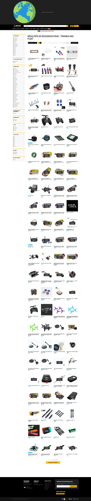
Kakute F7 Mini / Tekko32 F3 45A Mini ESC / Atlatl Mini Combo (33, 127)
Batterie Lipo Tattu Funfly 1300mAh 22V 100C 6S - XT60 (72, 246)
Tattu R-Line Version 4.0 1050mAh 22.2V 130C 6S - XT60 (33, 179)
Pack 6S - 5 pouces (70, 212)
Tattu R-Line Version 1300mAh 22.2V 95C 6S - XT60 (59, 162)
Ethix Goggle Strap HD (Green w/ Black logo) (45, 454)
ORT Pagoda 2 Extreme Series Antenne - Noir (33, 369)
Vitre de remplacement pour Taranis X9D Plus (33, 58)
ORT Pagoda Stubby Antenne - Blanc (59, 352)
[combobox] (46, 26)
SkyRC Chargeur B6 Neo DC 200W (46, 437)
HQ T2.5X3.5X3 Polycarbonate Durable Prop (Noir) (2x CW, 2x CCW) (46, 334)
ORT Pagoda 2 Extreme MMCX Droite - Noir (72, 334)
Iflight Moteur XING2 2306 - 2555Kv (46, 145)
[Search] (67, 26)
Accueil (28, 34)
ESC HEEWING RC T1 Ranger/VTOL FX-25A (70, 229)
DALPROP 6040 (56, 437)
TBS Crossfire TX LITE (45, 385)
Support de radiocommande (33, 109)
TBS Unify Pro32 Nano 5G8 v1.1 (34, 385)
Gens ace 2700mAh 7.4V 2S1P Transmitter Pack (33, 93)
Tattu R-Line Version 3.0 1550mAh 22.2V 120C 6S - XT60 (59, 179)
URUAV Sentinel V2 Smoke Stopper (33, 420)
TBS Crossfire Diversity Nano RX (72, 127)
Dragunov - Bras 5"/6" (71, 420)
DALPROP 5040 (43, 420)
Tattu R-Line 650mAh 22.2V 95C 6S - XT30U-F (72, 162)
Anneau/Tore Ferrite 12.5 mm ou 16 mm (33, 162)
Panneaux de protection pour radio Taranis (46, 58)
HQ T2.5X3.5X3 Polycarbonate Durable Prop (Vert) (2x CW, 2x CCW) (33, 334)
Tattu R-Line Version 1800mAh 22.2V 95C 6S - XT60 (71, 179)
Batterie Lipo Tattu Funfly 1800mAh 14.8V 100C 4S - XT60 (72, 196)
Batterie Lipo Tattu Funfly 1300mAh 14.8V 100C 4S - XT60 (59, 196)
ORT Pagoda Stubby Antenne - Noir (72, 352)
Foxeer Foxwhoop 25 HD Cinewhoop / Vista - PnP (33, 454)
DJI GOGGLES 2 (30, 246)
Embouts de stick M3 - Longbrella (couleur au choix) (46, 110)
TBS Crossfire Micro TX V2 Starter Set (71, 110)
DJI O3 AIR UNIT (31, 195)
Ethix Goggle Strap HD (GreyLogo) (58, 454)
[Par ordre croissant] (36, 43)
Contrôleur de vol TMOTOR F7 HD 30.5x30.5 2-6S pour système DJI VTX (33, 299)
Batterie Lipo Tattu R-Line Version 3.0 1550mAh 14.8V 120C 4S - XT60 (33, 403)
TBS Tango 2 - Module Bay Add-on (33, 316)
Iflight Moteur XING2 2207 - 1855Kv (46, 246)
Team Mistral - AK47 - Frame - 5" (72, 454)
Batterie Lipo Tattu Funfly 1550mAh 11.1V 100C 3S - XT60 (46, 213)
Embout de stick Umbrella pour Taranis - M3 (72, 58)
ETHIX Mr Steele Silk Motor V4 (33, 145)
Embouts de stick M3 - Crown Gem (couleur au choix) (72, 76)
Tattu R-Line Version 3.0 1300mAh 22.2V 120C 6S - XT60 (59, 229)
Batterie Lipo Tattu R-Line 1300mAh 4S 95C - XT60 (72, 263)
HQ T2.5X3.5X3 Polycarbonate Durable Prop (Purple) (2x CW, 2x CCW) (59, 317)
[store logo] (17, 26)
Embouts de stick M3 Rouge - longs (59, 76)
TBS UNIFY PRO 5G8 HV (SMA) (46, 263)
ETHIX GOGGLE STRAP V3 (71, 437)
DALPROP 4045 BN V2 (31, 437)
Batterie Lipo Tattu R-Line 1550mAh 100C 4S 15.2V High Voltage (59, 264)
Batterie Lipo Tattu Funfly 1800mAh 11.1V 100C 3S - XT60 (33, 213)
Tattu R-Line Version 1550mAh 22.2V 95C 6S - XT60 (46, 162)
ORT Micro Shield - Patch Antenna (45, 299)
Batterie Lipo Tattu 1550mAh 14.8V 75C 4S (72, 299)
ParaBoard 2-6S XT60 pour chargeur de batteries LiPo (59, 403)
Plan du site (46, 489)
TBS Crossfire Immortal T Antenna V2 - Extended (59, 386)
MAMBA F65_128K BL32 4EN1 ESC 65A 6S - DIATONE (59, 299)
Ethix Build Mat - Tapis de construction (71, 403)
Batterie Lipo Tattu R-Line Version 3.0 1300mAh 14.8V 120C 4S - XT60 (46, 403)
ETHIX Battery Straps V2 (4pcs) (58, 420)
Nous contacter (47, 488)
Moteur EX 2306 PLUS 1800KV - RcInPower (59, 93)
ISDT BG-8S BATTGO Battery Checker (72, 145)
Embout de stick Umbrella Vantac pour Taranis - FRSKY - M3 (59, 59)
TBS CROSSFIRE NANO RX (58, 368)
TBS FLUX (42, 316)
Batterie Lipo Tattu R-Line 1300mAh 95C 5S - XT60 (46, 229)
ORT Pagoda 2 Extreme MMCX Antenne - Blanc (59, 334)
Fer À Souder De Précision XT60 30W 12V (71, 369)
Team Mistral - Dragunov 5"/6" (46, 196)
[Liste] (40, 43)
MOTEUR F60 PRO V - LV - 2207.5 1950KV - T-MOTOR (72, 281)
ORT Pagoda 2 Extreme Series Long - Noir (46, 352)
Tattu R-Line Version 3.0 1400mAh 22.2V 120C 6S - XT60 (46, 179)
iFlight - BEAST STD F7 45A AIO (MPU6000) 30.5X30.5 (33, 229)
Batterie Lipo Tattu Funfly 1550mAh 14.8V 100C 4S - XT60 (59, 213)
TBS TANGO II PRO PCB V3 (58, 126)
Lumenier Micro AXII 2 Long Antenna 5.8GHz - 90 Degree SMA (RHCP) (46, 281)
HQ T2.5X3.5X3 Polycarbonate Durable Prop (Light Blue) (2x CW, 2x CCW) (72, 317)
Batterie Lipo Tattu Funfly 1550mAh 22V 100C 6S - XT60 (59, 246)
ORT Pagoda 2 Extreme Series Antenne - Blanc (46, 369)
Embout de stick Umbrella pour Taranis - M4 (33, 76)
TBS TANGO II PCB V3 (44, 126)
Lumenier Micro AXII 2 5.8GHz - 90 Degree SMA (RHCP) (59, 281)
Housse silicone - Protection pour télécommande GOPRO (72, 386)
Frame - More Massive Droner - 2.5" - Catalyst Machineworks (33, 264)
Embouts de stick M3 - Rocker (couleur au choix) (59, 110)
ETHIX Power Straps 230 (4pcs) (59, 144)
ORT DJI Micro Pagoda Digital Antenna (33, 281)
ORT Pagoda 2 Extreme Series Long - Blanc (33, 352)
